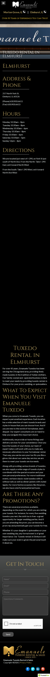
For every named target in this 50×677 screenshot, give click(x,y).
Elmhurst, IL (36, 12)
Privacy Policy (25, 662)
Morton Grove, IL (13, 12)
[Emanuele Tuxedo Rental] (25, 8)
